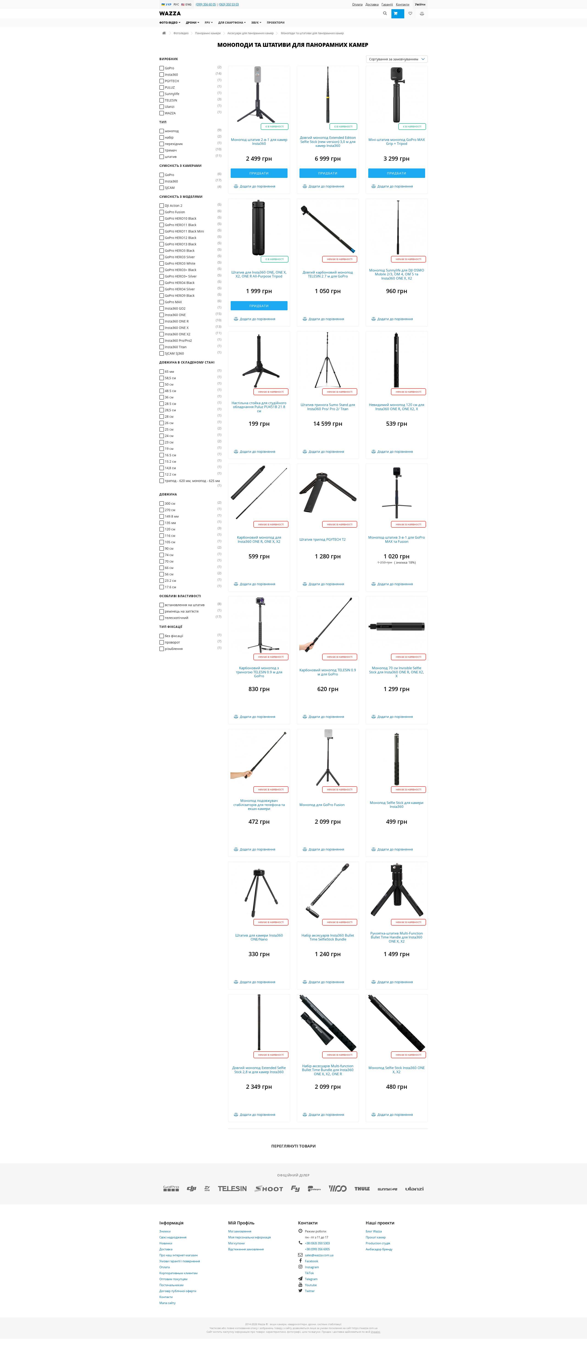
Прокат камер (376, 1237)
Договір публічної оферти (177, 1291)
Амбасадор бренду (379, 1249)
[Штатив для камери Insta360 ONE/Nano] (259, 890)
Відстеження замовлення (246, 1249)
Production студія (378, 1243)
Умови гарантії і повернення (179, 1261)
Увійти (420, 4)
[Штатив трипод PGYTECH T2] (328, 492)
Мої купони (236, 1243)
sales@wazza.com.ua (319, 1255)
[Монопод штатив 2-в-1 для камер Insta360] (259, 94)
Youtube (311, 1285)
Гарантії (387, 4)
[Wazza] (164, 33)
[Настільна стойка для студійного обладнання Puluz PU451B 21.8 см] (259, 359)
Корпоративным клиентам (178, 1273)
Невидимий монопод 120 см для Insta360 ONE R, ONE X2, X (396, 406)
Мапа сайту (167, 1303)
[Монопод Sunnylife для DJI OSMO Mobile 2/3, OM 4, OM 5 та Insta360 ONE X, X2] (396, 227)
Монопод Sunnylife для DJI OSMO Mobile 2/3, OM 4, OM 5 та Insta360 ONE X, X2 (396, 274)
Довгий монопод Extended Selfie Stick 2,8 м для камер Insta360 (259, 1069)
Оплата (357, 4)
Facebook (311, 1261)
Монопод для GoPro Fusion (322, 804)
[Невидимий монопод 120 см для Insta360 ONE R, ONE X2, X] (396, 359)
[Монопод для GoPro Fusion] (328, 757)
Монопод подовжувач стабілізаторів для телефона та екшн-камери (259, 804)
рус (177, 4)
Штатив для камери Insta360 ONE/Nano (259, 937)
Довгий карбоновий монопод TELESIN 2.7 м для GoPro (328, 274)
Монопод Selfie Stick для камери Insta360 (397, 804)
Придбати (259, 173)
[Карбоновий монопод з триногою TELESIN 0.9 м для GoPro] (259, 625)
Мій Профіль (241, 1223)
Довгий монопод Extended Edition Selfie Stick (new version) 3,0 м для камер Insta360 (328, 141)
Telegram (311, 1279)
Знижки (165, 1231)
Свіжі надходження (172, 1237)
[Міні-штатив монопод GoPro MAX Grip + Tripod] (396, 94)
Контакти (402, 4)
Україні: (376, 1331)
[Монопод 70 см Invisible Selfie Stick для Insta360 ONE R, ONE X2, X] (396, 625)
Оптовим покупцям (173, 1279)
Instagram (312, 1267)
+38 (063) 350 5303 (317, 1243)
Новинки (165, 1243)
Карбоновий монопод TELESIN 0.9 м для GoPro (327, 672)
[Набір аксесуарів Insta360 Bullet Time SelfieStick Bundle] (328, 890)
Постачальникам (171, 1285)
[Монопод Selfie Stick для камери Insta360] (396, 757)
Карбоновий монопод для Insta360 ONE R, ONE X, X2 (259, 539)
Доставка (372, 4)
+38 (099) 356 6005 (317, 1249)
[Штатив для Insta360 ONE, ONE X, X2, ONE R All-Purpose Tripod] (259, 227)
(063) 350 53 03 (229, 4)
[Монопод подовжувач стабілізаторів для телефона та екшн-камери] (259, 757)
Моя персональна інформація (249, 1237)
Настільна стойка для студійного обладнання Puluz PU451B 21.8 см (259, 406)
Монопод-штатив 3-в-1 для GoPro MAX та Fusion (396, 539)
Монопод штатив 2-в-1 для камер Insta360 (259, 141)
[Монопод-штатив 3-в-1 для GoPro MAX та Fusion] (396, 492)
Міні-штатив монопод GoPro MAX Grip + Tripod (396, 141)
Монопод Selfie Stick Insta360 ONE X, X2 (396, 1069)
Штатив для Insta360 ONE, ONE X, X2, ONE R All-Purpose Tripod (259, 274)
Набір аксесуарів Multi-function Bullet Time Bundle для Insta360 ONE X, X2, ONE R (328, 1070)
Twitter (310, 1291)
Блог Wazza (374, 1231)
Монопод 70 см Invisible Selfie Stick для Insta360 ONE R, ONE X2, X (396, 672)
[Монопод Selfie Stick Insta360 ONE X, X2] (396, 1022)
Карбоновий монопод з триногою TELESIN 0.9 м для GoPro (259, 672)
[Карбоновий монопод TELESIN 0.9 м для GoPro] (328, 625)
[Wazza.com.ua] (170, 16)
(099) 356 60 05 (206, 4)
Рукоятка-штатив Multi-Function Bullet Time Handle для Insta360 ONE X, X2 (396, 937)
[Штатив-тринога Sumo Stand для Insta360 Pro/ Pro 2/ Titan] (328, 359)
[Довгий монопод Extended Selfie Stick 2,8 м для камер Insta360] (259, 1022)
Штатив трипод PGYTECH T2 (322, 539)
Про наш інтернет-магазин (178, 1255)
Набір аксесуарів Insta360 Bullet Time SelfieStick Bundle (328, 937)
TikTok (309, 1273)
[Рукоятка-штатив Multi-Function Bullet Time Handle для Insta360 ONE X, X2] (396, 890)
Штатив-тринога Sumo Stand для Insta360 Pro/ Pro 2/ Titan (328, 406)
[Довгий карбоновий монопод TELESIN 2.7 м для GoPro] (328, 227)
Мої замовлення (239, 1231)
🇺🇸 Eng (186, 4)
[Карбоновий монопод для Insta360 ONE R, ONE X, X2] (259, 492)
